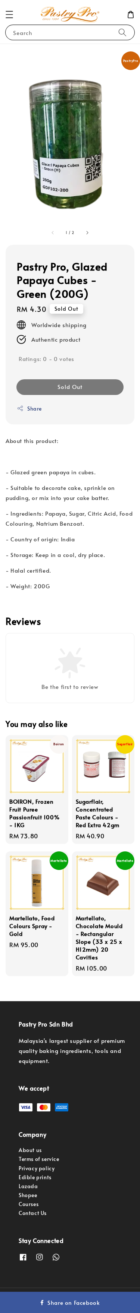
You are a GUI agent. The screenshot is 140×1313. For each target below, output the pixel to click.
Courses (28, 1204)
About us (30, 1150)
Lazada (28, 1186)
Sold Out (70, 386)
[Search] (122, 32)
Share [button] (34, 408)
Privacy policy (37, 1168)
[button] (9, 14)
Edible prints (35, 1177)
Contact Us (33, 1212)
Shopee (28, 1195)
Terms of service (39, 1158)
